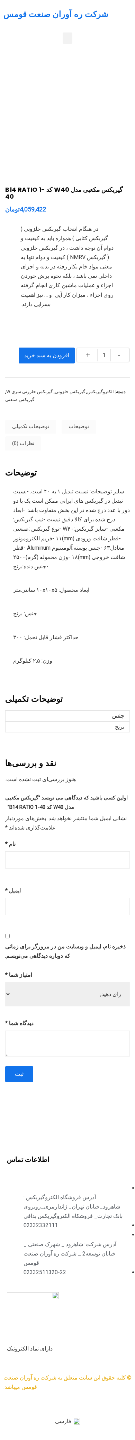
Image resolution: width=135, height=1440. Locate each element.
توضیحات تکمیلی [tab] (30, 426)
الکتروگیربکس (100, 391)
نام (10, 844)
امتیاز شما (18, 975)
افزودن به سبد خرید (46, 355)
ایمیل (13, 890)
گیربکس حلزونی (70, 391)
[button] (67, 38)
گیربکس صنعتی (19, 399)
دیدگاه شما (19, 1023)
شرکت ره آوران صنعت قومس (55, 14)
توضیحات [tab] (79, 426)
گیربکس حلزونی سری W (29, 391)
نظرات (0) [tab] (23, 443)
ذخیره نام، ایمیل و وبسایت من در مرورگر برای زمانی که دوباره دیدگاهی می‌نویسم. (65, 951)
